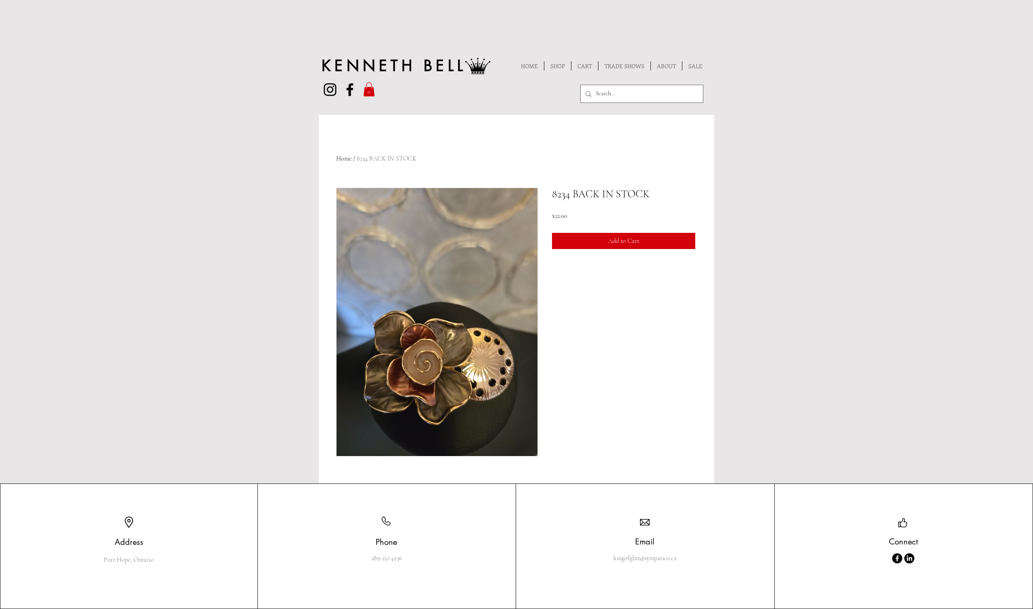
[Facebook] (897, 558)
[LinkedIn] (909, 558)
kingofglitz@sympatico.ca (645, 558)
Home (343, 159)
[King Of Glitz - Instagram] (330, 89)
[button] (369, 89)
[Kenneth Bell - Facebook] (349, 89)
